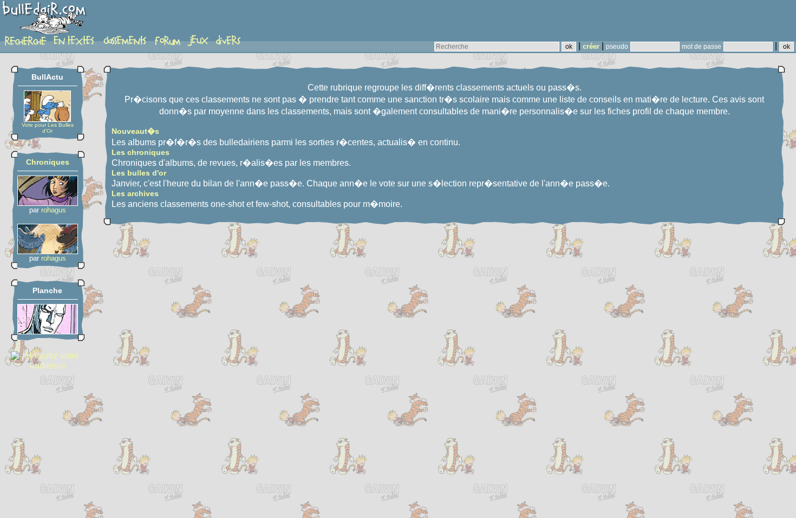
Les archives (135, 193)
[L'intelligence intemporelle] (47, 203)
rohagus (53, 210)
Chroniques (47, 162)
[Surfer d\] (47, 331)
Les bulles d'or (139, 173)
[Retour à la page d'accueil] (46, 20)
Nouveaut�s (135, 131)
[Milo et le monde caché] (47, 251)
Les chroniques (140, 152)
